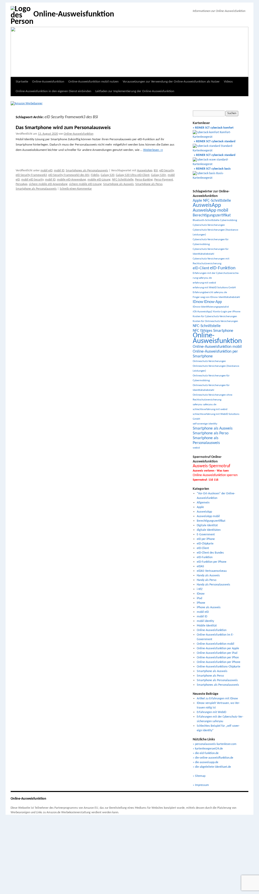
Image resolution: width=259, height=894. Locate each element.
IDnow (198, 302)
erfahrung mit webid (204, 282)
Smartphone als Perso (148, 184)
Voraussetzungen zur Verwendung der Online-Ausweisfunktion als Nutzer (171, 81)
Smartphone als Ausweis (118, 184)
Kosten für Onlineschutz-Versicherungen (215, 321)
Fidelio (95, 175)
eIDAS (200, 566)
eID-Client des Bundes (210, 552)
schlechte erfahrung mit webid (210, 409)
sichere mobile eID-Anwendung (48, 184)
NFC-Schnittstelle (123, 179)
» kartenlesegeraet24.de (208, 748)
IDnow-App (213, 302)
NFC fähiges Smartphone (213, 331)
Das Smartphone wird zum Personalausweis (63, 127)
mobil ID (59, 170)
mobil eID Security (32, 179)
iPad (199, 598)
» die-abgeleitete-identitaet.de (212, 766)
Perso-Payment (163, 179)
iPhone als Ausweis (209, 607)
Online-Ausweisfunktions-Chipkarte (218, 666)
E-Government (206, 534)
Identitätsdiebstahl (229, 297)
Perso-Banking (144, 179)
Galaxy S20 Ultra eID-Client (132, 175)
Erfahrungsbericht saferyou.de (210, 292)
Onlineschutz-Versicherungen (209, 361)
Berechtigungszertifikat (212, 215)
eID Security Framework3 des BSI (68, 175)
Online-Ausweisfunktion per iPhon (218, 657)
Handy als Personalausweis (213, 584)
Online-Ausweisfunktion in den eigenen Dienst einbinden (53, 91)
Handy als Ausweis (208, 575)
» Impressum (201, 785)
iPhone (201, 602)
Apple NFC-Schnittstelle (212, 201)
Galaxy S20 (107, 175)
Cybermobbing (228, 220)
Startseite (22, 81)
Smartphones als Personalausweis (87, 170)
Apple (200, 507)
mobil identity (205, 621)
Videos (228, 81)
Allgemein (203, 502)
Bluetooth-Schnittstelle (206, 220)
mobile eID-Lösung (99, 179)
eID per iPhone (206, 539)
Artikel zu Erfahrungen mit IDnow (217, 698)
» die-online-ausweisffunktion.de (213, 757)
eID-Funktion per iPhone (211, 561)
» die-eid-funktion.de (206, 753)
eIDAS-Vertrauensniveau (212, 571)
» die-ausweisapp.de (205, 762)
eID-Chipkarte (205, 543)
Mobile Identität (207, 625)
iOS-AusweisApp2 (202, 311)
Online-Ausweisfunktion (73, 14)
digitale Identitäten (209, 530)
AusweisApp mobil (210, 210)
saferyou (197, 404)
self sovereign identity (205, 423)
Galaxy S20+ (158, 175)
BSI (156, 170)
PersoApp (21, 184)
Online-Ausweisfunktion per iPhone (218, 662)
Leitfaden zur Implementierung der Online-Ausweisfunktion (134, 91)
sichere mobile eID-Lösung (85, 184)
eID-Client (201, 268)
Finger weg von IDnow (205, 297)
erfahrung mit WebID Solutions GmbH (214, 287)
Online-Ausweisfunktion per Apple (218, 648)
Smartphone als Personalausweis (36, 188)
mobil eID (46, 170)
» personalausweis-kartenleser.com (214, 744)
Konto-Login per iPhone (226, 311)
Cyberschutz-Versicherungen (209, 225)
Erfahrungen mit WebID (211, 712)
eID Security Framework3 (31, 175)
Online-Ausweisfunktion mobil (217, 347)
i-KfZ (200, 589)
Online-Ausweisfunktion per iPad (217, 653)
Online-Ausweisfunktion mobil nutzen (93, 81)
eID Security (166, 170)
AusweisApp (144, 170)
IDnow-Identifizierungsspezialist (211, 307)
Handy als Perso (206, 580)
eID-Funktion (222, 268)
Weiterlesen (153, 150)
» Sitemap (199, 776)
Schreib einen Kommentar (76, 188)
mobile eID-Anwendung (71, 179)
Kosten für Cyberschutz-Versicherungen (215, 316)
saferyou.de (209, 404)
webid (196, 447)
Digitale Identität (207, 525)
